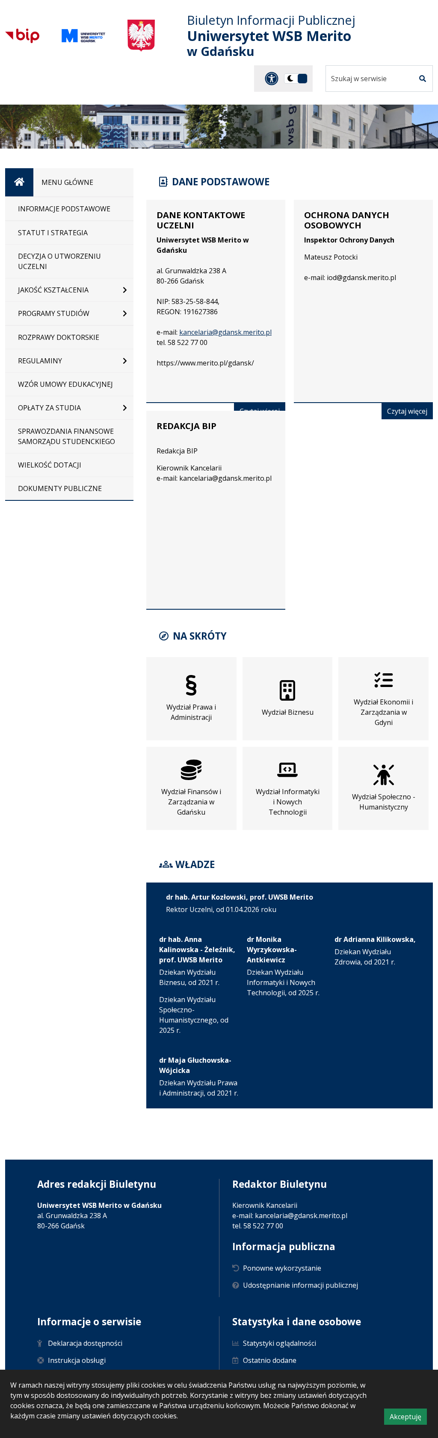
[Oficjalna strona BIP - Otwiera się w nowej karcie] (22, 36)
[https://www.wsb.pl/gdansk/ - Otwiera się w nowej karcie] (83, 36)
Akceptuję (408, 1418)
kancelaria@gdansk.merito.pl (225, 332)
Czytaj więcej (410, 412)
